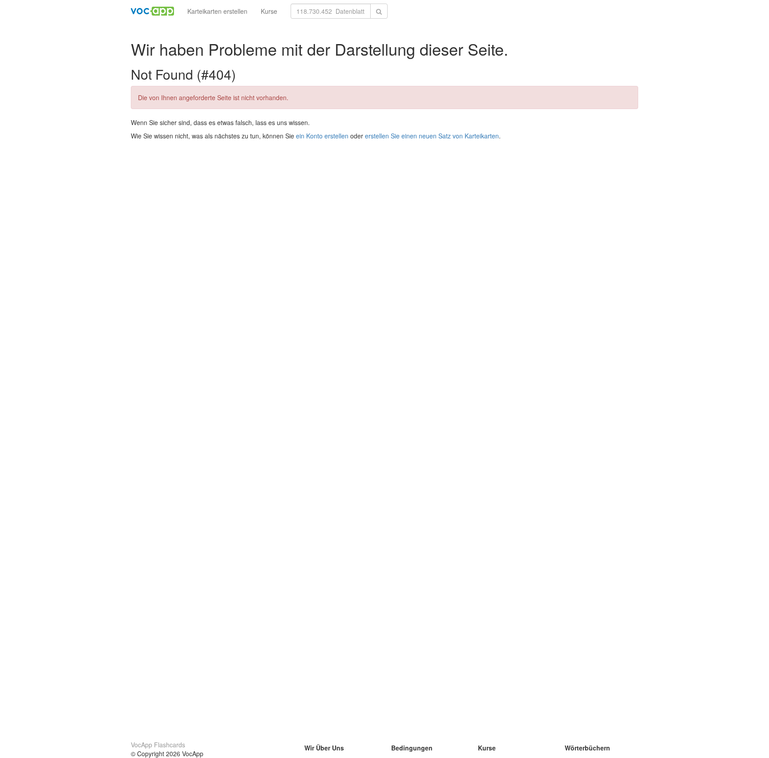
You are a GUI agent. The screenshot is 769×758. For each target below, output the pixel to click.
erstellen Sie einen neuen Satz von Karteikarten (432, 135)
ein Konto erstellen (322, 135)
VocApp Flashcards (158, 744)
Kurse (269, 11)
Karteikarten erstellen (217, 11)
